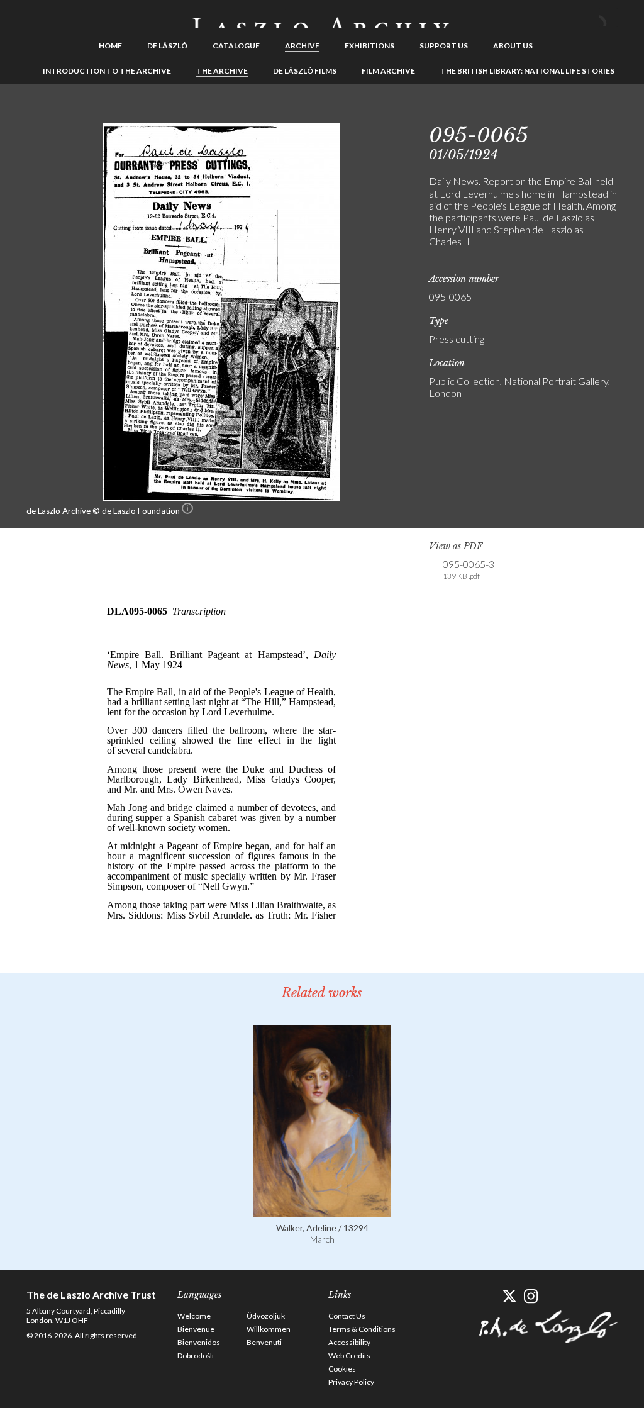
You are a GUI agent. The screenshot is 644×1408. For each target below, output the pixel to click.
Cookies (342, 1368)
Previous (569, 112)
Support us (443, 45)
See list (588, 112)
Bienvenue (195, 1329)
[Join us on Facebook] (487, 1296)
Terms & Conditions (362, 1329)
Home (110, 45)
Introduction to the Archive (107, 70)
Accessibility (349, 1342)
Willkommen (269, 1329)
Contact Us (346, 1316)
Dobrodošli (195, 1355)
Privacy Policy (351, 1382)
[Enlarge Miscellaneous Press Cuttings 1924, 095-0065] (221, 497)
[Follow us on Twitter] (509, 1296)
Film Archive (388, 70)
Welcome (194, 1316)
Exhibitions (369, 45)
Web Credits (349, 1355)
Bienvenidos (198, 1342)
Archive (302, 45)
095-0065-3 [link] (468, 569)
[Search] (608, 17)
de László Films (304, 70)
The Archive (222, 70)
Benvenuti (264, 1342)
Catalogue (236, 45)
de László (167, 45)
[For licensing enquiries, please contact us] (187, 511)
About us (513, 45)
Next (608, 112)
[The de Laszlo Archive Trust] (322, 17)
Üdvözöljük (266, 1316)
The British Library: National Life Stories (527, 70)
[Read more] (322, 1211)
